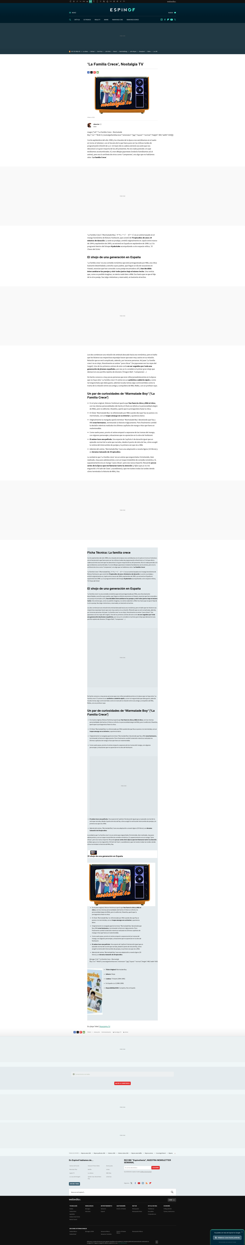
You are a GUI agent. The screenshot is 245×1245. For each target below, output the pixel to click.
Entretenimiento (106, 1032)
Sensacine (103, 1209)
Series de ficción (74, 1166)
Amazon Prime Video (94, 1166)
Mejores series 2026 (86, 1153)
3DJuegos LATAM (89, 1231)
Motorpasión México (137, 1231)
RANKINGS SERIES (133, 20)
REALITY (97, 20)
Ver (123, 1083)
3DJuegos (87, 1209)
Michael (92, 51)
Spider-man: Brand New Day (94, 1177)
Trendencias (151, 1209)
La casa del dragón (74, 1177)
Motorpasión (135, 1209)
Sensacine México (105, 1231)
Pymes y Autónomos (169, 1211)
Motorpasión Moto (137, 1211)
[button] (97, 124)
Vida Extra (87, 1211)
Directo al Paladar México (121, 1232)
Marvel (115, 51)
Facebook (165, 19)
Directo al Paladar (121, 1209)
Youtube (171, 19)
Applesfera (72, 1214)
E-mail (97, 72)
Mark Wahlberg (123, 51)
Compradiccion (152, 1214)
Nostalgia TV (105, 1026)
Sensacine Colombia (106, 1234)
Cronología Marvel (161, 1153)
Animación (97, 1032)
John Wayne (133, 51)
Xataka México (73, 1231)
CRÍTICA (77, 20)
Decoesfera (151, 1211)
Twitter (175, 19)
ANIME (106, 20)
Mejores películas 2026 (99, 1153)
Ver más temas (74, 1184)
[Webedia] (75, 1199)
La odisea (85, 51)
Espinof (122, 10)
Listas (108, 1169)
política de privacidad (145, 1172)
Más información (122, 1243)
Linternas (108, 1177)
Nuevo (170, 13)
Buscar (172, 1192)
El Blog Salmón (168, 1209)
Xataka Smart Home (74, 1217)
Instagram (161, 19)
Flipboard (168, 19)
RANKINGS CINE (117, 20)
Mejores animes (149, 1153)
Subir (170, 1200)
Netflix (89, 1169)
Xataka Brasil (72, 1234)
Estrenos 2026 (111, 1153)
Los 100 (155, 51)
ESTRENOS (87, 20)
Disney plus (109, 1166)
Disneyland (142, 51)
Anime (126, 1032)
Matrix (149, 51)
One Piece (99, 51)
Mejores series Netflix (136, 1153)
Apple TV (71, 1173)
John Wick (108, 51)
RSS (146, 1182)
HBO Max (108, 1173)
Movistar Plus (73, 1169)
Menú (74, 13)
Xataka (71, 1209)
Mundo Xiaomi (73, 1219)
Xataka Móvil (72, 1211)
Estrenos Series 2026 (123, 1153)
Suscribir (155, 1167)
